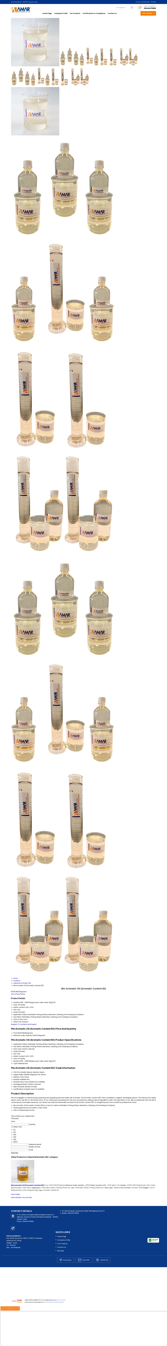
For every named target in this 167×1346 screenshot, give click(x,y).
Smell (15, 1051)
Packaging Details (20, 1084)
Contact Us (112, 13)
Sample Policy (18, 1082)
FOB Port (16, 1072)
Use (14, 1046)
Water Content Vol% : (100, 1185)
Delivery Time (18, 1077)
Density (16, 1061)
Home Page (47, 13)
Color (15, 1059)
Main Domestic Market (22, 1087)
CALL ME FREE (27, 1197)
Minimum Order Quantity (22, 1035)
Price (15, 1033)
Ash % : (116, 1185)
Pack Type (17, 1049)
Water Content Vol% (21, 1056)
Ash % (15, 1054)
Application (17, 1044)
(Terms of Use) (61, 1300)
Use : (87, 1188)
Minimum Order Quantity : (77, 1185)
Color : (24, 1188)
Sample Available (19, 1079)
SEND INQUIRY (16, 1197)
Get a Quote (147, 13)
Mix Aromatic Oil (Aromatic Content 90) (27, 1185)
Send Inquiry (32, 1024)
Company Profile (60, 13)
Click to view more (20, 1019)
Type (15, 1063)
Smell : (134, 1188)
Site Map (60, 1251)
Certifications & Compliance (94, 13)
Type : (48, 1190)
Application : (51, 1188)
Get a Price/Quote (18, 994)
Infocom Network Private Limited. (53, 1302)
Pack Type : (115, 1188)
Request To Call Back (19, 1024)
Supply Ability (18, 1074)
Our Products (75, 13)
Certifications (18, 1089)
